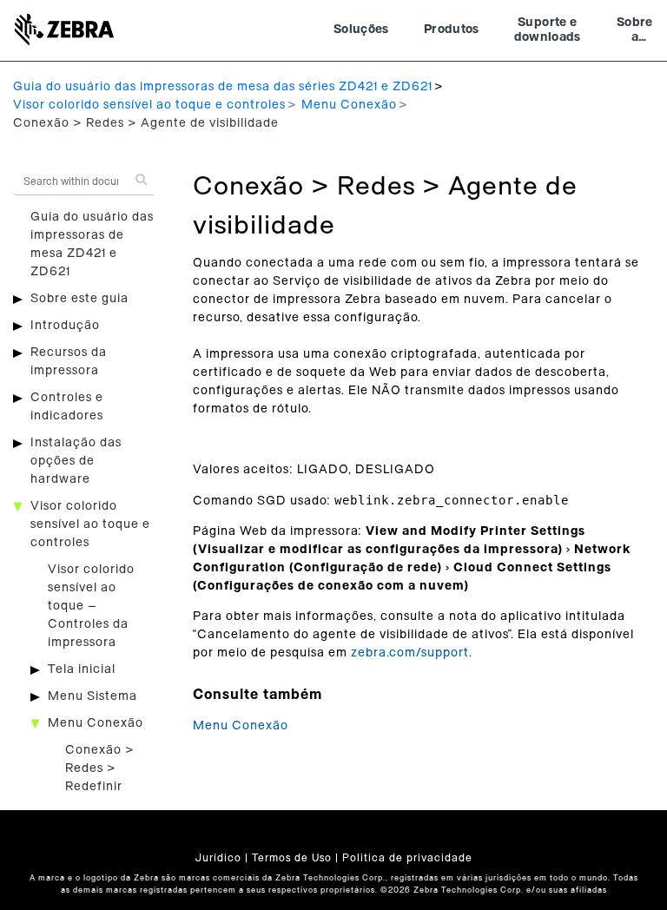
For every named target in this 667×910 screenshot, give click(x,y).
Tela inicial (82, 669)
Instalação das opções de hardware (76, 461)
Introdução (65, 326)
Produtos (451, 29)
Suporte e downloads (547, 30)
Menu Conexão (349, 105)
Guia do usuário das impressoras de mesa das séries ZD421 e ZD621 (223, 87)
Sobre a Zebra (635, 32)
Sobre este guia (79, 299)
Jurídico (218, 858)
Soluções (361, 29)
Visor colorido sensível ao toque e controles (149, 105)
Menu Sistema (92, 696)
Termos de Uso (292, 858)
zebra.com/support (410, 653)
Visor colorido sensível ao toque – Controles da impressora (91, 606)
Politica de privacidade (407, 858)
